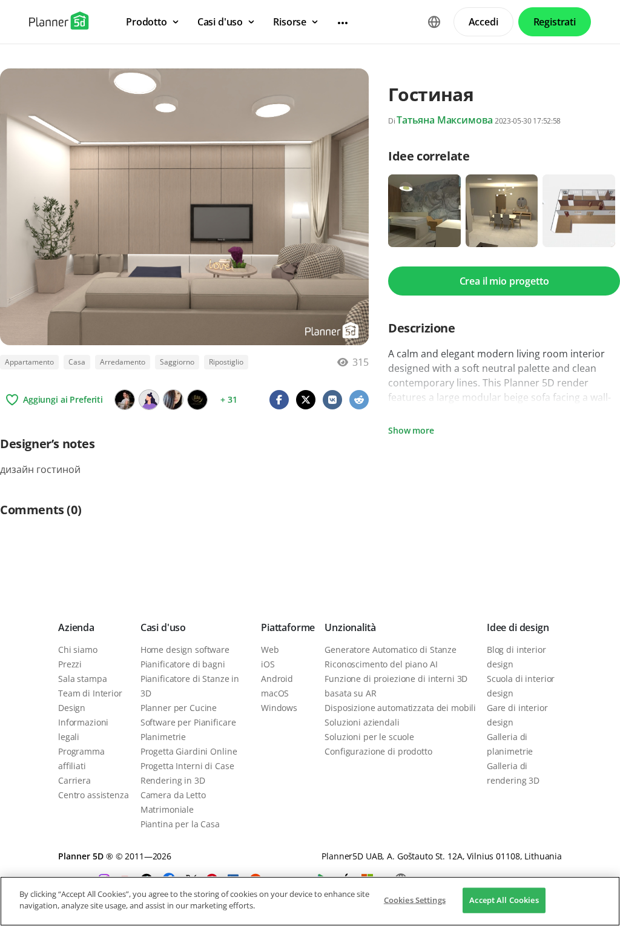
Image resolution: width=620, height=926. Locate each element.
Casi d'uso (163, 627)
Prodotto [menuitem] (146, 21)
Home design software (184, 649)
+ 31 (228, 399)
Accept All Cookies (503, 900)
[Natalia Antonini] (197, 399)
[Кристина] (173, 399)
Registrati (554, 21)
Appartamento (29, 362)
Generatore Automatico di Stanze (391, 649)
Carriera (74, 780)
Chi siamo (77, 649)
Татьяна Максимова (445, 120)
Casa (76, 362)
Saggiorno (177, 362)
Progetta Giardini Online (188, 751)
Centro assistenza (93, 795)
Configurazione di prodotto (378, 751)
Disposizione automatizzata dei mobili (400, 707)
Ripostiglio (226, 362)
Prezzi (70, 664)
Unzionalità (350, 627)
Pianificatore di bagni (182, 664)
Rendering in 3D (172, 780)
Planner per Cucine (178, 707)
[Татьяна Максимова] (124, 399)
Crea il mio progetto (504, 281)
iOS (268, 664)
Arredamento (122, 362)
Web (270, 649)
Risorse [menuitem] (289, 21)
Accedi (483, 21)
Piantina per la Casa (180, 824)
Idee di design (518, 627)
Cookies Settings (415, 900)
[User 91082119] (149, 399)
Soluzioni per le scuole (369, 736)
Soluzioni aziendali (362, 722)
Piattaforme (288, 627)
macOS (275, 693)
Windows (279, 707)
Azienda (76, 627)
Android (277, 678)
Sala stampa (82, 678)
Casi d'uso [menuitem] (220, 21)
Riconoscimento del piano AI (381, 664)
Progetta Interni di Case (187, 766)
